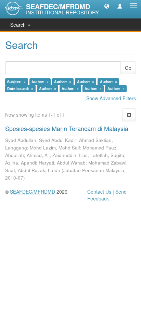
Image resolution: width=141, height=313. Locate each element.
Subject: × (16, 81)
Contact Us (99, 191)
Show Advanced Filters (111, 98)
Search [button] (18, 24)
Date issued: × (20, 88)
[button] (107, 6)
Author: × (40, 81)
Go (128, 67)
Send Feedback (107, 195)
